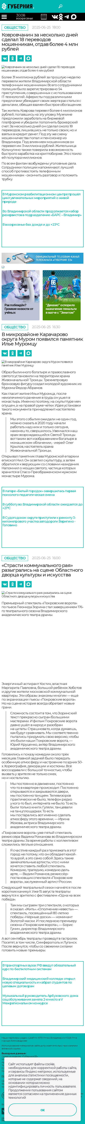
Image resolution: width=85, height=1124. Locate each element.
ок (42, 1110)
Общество (15, 27)
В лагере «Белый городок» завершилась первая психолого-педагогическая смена (39, 493)
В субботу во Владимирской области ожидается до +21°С (42, 506)
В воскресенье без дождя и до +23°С (31, 224)
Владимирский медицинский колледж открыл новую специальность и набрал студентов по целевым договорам (38, 982)
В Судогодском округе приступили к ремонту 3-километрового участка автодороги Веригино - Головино (39, 521)
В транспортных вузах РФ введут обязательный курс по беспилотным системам (39, 967)
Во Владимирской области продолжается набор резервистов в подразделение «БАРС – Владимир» (41, 213)
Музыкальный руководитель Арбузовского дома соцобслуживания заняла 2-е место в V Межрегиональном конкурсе (40, 999)
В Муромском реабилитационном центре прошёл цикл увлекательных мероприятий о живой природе (41, 198)
